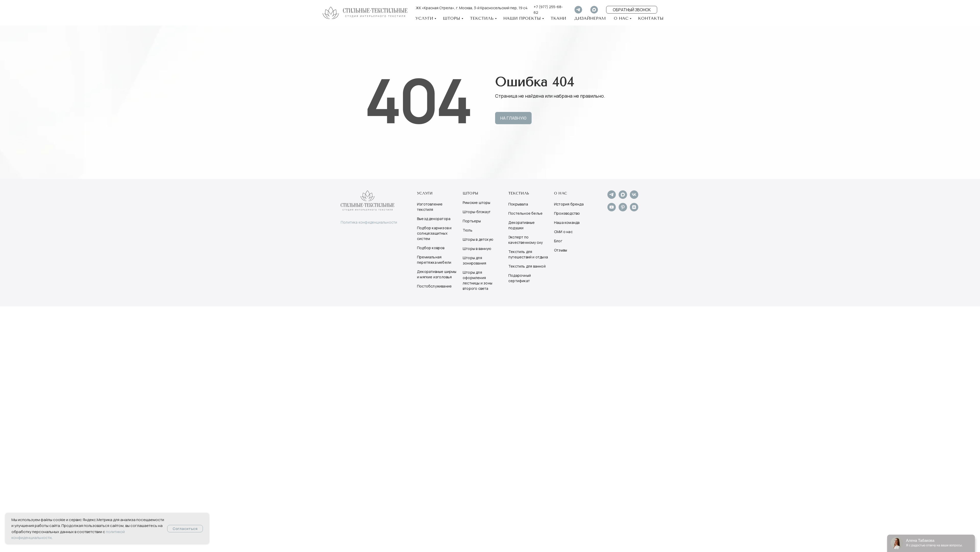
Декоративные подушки (521, 225)
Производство (567, 213)
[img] (578, 10)
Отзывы (560, 250)
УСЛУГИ (424, 18)
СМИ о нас (563, 231)
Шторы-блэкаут (477, 211)
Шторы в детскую (478, 239)
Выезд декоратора (433, 218)
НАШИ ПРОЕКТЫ (522, 18)
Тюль (467, 230)
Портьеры (472, 220)
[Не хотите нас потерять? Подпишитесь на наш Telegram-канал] (611, 197)
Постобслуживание (434, 286)
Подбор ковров (431, 247)
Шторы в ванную (477, 248)
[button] (631, 10)
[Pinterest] (623, 210)
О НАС (621, 18)
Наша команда (567, 222)
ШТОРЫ (451, 18)
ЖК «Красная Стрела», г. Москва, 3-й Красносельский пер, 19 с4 (472, 7)
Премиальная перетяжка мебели (434, 260)
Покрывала (518, 204)
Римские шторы (477, 202)
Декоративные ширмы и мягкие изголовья (437, 274)
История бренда (569, 204)
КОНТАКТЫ (651, 18)
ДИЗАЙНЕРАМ (590, 18)
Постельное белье (525, 213)
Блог (558, 240)
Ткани (558, 18)
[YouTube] (611, 210)
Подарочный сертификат (519, 278)
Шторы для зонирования (474, 260)
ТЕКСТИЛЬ (482, 18)
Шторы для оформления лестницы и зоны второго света (477, 280)
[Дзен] (634, 210)
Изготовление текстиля (430, 207)
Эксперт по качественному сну (525, 240)
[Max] (623, 197)
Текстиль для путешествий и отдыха (528, 254)
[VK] (634, 197)
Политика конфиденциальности (369, 222)
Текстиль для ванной (527, 266)
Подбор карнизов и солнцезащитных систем (434, 233)
